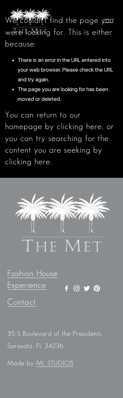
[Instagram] (76, 288)
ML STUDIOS (54, 363)
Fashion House (32, 274)
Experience (26, 285)
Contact (21, 302)
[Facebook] (66, 288)
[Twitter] (87, 288)
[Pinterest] (97, 288)
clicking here (79, 127)
